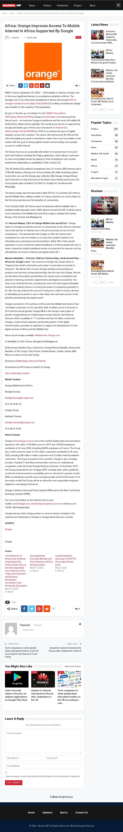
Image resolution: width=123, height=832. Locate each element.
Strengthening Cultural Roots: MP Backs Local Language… (102, 101)
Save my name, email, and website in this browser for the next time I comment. (43, 776)
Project (78, 5)
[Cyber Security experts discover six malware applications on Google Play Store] (17, 679)
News (32, 5)
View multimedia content (17, 373)
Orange (8, 529)
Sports (64, 812)
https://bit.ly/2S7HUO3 (34, 361)
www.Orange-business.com (44, 503)
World (94, 160)
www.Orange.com (51, 117)
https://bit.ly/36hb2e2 (41, 103)
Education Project (99, 178)
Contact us (81, 812)
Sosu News (96, 135)
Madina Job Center (100, 153)
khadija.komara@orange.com (19, 398)
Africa (94, 166)
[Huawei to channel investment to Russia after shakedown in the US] (43, 679)
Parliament (62, 5)
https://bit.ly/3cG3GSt (21, 117)
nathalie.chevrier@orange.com (20, 422)
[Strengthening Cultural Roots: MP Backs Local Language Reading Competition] (97, 92)
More (92, 5)
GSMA (19, 361)
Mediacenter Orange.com (47, 335)
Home (31, 812)
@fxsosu (67, 796)
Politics (47, 5)
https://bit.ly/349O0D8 (24, 131)
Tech (78, 37)
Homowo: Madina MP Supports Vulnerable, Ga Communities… (104, 205)
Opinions (47, 812)
